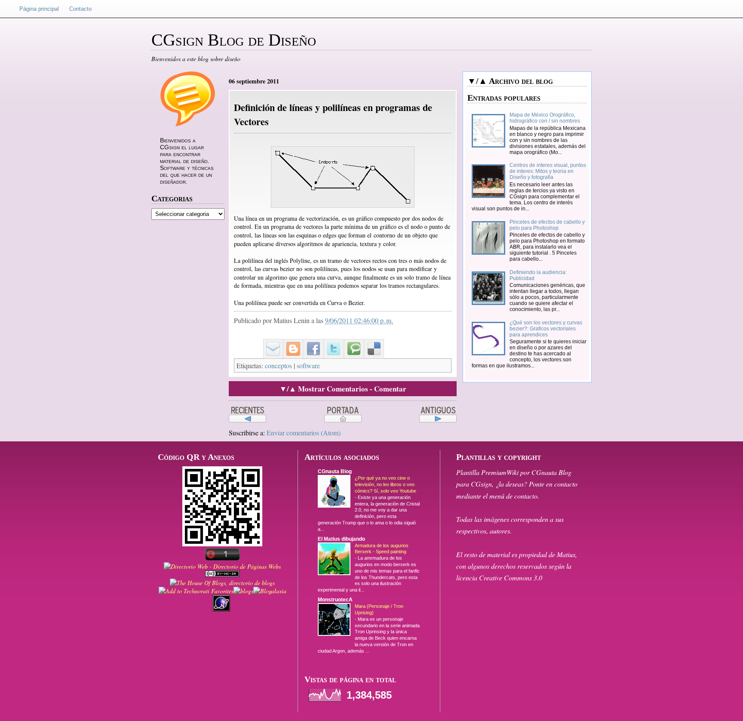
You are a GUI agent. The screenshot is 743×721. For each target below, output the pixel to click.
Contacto (80, 9)
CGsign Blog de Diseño (233, 39)
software (308, 365)
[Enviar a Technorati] (351, 342)
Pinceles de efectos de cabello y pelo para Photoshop (547, 225)
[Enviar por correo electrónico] (270, 342)
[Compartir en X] (331, 342)
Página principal (39, 9)
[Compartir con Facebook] (310, 342)
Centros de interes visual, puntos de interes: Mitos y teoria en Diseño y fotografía (548, 171)
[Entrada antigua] (438, 414)
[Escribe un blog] (290, 342)
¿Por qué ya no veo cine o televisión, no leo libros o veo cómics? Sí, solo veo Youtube (385, 484)
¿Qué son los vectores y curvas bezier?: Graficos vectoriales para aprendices (546, 329)
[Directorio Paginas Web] (222, 566)
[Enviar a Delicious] (371, 342)
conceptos (278, 365)
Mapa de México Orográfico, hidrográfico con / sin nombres (545, 118)
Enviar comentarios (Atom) (304, 432)
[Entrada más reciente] (247, 414)
